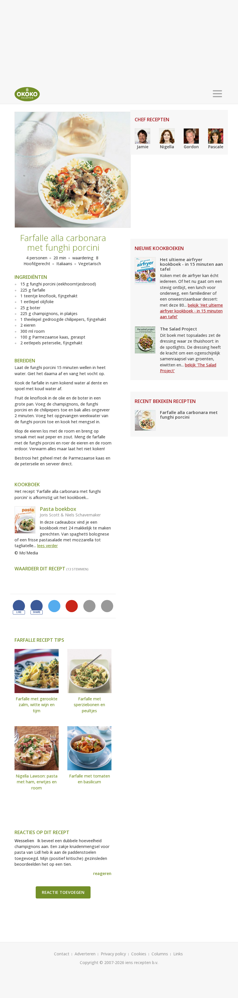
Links (178, 954)
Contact (61, 954)
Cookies (138, 954)
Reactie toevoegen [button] (63, 892)
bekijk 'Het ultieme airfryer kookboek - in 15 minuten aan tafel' (191, 311)
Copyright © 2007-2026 (102, 962)
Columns (160, 954)
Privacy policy (113, 954)
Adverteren (85, 954)
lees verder (47, 545)
